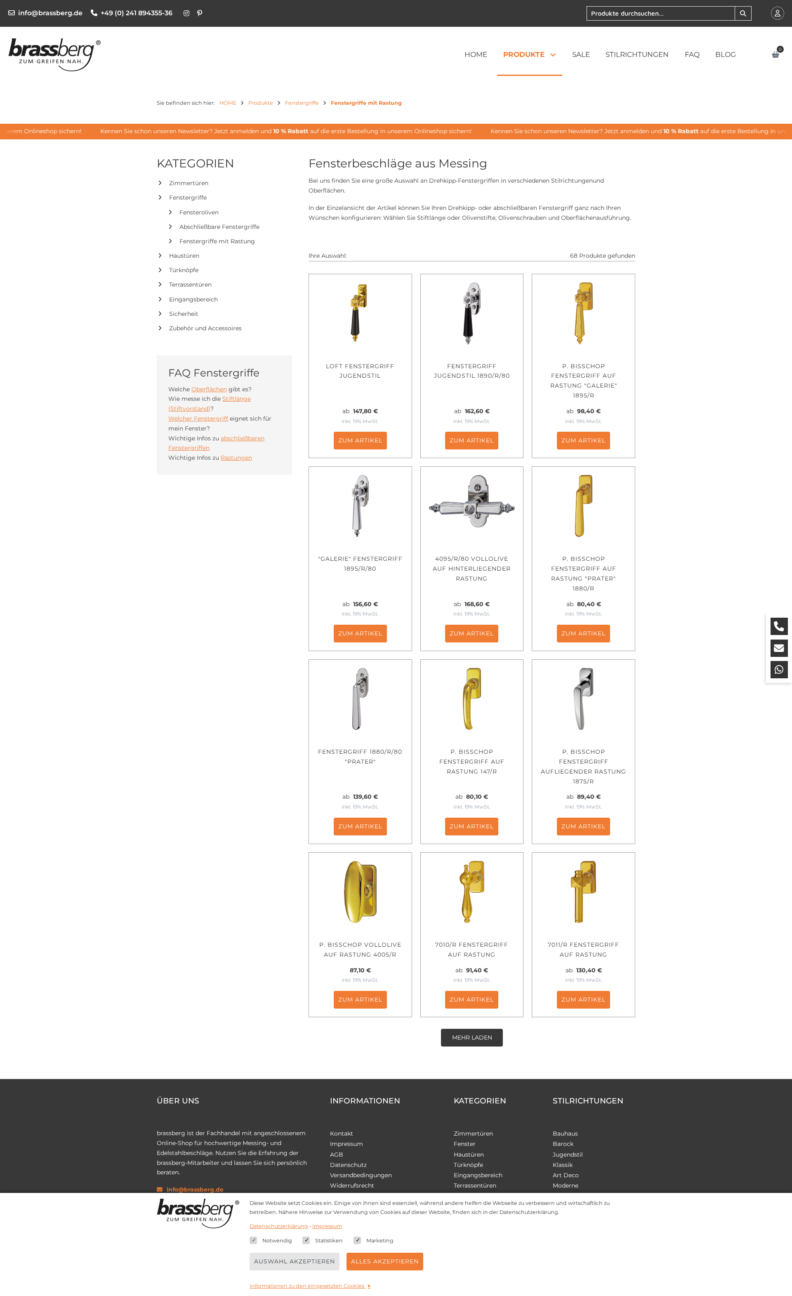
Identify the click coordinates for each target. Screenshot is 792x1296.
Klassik (563, 1165)
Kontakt (341, 1133)
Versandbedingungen (361, 1175)
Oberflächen (209, 389)
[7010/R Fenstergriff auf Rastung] (472, 892)
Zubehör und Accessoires (205, 328)
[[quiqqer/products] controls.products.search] (743, 13)
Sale (581, 54)
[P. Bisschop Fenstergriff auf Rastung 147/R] (472, 699)
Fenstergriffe (188, 198)
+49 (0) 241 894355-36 (136, 13)
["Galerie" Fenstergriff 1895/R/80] (360, 506)
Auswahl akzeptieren (294, 1261)
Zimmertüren (188, 183)
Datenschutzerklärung (279, 1226)
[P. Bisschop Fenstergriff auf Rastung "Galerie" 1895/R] (583, 313)
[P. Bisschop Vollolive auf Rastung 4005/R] (360, 892)
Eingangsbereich (193, 299)
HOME (475, 54)
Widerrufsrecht (352, 1185)
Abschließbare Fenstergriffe (219, 227)
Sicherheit (183, 314)
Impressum (346, 1144)
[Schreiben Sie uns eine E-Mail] (779, 648)
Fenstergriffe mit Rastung (217, 241)
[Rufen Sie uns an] (779, 626)
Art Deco (566, 1175)
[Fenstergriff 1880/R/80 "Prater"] (360, 699)
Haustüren (184, 255)
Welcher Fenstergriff (198, 418)
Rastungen (236, 457)
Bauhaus (565, 1133)
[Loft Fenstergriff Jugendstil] (360, 313)
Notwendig (277, 1240)
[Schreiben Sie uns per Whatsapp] (779, 669)
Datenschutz (348, 1165)
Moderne (565, 1185)
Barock (563, 1144)
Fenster (465, 1144)
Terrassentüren (190, 285)
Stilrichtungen (637, 54)
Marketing (380, 1240)
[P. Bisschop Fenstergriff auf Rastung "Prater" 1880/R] (583, 506)
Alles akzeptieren (385, 1261)
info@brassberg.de (50, 13)
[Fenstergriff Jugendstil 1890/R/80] (472, 313)
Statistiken (329, 1240)
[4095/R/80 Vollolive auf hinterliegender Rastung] (472, 506)
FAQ (692, 54)
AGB (336, 1154)
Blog (725, 54)
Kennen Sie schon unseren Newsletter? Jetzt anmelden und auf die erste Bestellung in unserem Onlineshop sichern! (276, 131)
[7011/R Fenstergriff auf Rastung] (583, 892)
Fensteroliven (199, 212)
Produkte (523, 54)
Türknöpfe (183, 270)
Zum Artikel (360, 440)
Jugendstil (568, 1154)
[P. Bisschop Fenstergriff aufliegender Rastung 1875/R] (583, 699)
